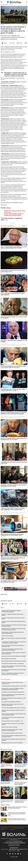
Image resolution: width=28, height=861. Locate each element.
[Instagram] (13, 854)
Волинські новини (4, 4)
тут (7, 220)
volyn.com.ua (10, 828)
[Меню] (1, 2)
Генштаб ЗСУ (12, 52)
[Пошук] (27, 2)
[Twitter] (10, 854)
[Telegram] (15, 854)
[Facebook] (7, 854)
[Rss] (21, 854)
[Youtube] (18, 854)
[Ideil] (14, 856)
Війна (11, 4)
